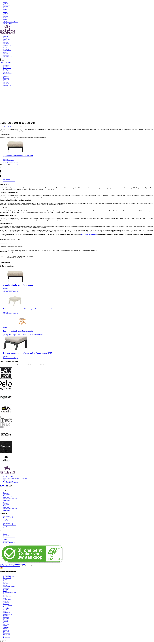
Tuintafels (5, 42)
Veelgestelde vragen (8, 516)
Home (1, 126)
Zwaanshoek (6, 634)
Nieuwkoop (6, 601)
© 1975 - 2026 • (4, 566)
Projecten (5, 6)
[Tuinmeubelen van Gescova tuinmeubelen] (6, 440)
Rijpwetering (6, 612)
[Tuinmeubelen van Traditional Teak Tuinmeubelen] (6, 428)
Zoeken (2, 60)
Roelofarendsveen (7, 614)
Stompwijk (6, 617)
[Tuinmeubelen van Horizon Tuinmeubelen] (6, 390)
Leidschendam (7, 596)
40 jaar (5, 2)
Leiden (5, 594)
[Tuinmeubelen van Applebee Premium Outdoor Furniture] (6, 415)
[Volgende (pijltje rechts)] (2, 641)
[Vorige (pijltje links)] (0, 641)
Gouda (5, 585)
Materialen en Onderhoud (9, 518)
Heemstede (6, 588)
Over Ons (5, 3)
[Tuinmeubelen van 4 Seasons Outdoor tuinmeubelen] (6, 378)
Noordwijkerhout (7, 605)
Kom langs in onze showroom (89, 234)
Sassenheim (6, 615)
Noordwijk (6, 604)
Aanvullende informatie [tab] (9, 181)
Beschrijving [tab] (6, 179)
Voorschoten (6, 622)
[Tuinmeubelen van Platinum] (6, 403)
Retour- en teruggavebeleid (10, 498)
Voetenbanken (12, 126)
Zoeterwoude (6, 633)
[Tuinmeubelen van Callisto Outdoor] (6, 465)
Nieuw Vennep (7, 599)
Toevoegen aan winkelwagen (10, 162)
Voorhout (5, 621)
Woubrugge (6, 630)
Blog (4, 7)
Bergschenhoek (7, 578)
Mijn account (6, 500)
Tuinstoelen (6, 43)
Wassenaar (6, 627)
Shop (5, 126)
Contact (5, 9)
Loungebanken (7, 39)
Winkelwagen (6, 497)
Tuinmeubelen (6, 5)
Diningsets (6, 37)
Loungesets (6, 36)
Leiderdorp (6, 595)
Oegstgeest (6, 608)
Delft (4, 582)
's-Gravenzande (7, 575)
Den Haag (5, 583)
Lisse (4, 598)
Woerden (5, 628)
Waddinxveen (6, 624)
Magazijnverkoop (7, 45)
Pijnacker (5, 609)
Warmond (5, 625)
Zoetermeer (6, 631)
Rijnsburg (5, 611)
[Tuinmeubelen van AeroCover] (6, 452)
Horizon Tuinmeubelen (14, 566)
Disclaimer (6, 535)
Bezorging (6, 493)
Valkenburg (6, 618)
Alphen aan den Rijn (8, 576)
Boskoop (5, 579)
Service (5, 519)
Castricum (5, 580)
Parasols (5, 40)
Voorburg (5, 620)
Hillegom (5, 589)
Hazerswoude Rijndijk (9, 586)
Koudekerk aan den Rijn (9, 592)
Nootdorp (5, 607)
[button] (77, 59)
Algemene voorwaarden (9, 537)
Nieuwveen (6, 602)
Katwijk (5, 591)
